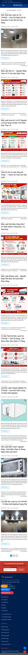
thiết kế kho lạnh (11, 382)
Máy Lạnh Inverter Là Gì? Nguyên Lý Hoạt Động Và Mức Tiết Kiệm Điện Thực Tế (14, 123)
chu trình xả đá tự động (6, 493)
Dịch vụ (10, 9)
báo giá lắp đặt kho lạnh (21, 435)
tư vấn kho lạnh (16, 382)
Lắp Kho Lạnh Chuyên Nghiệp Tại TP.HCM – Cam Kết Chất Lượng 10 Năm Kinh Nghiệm (13, 390)
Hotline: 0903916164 (6, 592)
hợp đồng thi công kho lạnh (6, 64)
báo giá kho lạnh (19, 548)
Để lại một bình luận (24, 65)
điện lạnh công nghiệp (20, 381)
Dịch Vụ (6, 69)
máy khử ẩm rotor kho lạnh (21, 493)
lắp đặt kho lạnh (22, 549)
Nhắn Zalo (21, 569)
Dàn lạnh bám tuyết (14, 493)
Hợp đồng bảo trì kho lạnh (6, 619)
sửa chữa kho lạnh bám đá (16, 494)
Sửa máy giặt (3, 607)
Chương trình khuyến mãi (6, 644)
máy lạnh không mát (6, 329)
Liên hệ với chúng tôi (5, 629)
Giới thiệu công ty (4, 626)
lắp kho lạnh (8, 438)
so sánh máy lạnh (14, 270)
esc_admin (16, 26)
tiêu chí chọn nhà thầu (21, 64)
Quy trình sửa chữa (4, 638)
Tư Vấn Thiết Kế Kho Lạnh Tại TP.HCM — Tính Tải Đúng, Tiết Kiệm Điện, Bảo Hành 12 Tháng (13, 338)
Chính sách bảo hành (5, 635)
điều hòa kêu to (6, 114)
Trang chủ (5, 9)
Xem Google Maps (4, 652)
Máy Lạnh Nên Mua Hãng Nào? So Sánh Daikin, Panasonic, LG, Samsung (13, 226)
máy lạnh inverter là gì (6, 166)
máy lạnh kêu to (12, 114)
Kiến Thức (7, 13)
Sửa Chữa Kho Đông (8, 445)
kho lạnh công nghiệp (9, 549)
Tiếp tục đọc (5, 58)
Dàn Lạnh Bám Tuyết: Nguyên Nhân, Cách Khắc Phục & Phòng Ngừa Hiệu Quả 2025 (13, 449)
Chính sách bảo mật (5, 632)
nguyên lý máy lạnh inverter (14, 166)
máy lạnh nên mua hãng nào (6, 270)
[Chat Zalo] (24, 648)
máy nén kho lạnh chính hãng (15, 438)
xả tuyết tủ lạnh (9, 218)
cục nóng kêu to (19, 113)
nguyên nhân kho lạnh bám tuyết (6, 494)
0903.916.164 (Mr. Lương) (10, 569)
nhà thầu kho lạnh (14, 64)
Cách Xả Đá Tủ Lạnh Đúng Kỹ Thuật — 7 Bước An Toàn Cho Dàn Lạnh (14, 174)
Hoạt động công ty (5, 641)
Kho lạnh (15, 9)
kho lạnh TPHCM (5, 382)
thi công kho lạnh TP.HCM (8, 439)
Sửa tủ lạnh (3, 605)
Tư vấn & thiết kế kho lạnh (6, 614)
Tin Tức (2, 13)
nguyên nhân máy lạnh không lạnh (15, 329)
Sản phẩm (21, 9)
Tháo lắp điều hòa (4, 602)
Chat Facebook (5, 589)
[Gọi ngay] (24, 651)
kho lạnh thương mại (16, 549)
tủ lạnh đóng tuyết (4, 218)
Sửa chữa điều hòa (4, 597)
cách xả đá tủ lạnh (17, 217)
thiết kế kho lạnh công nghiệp (18, 439)
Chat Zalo (4, 586)
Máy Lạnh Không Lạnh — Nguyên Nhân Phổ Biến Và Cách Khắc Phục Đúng (13, 278)
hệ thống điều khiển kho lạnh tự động (13, 437)
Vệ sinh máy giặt (4, 610)
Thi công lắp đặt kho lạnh (6, 617)
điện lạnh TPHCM (17, 165)
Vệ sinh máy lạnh (4, 599)
